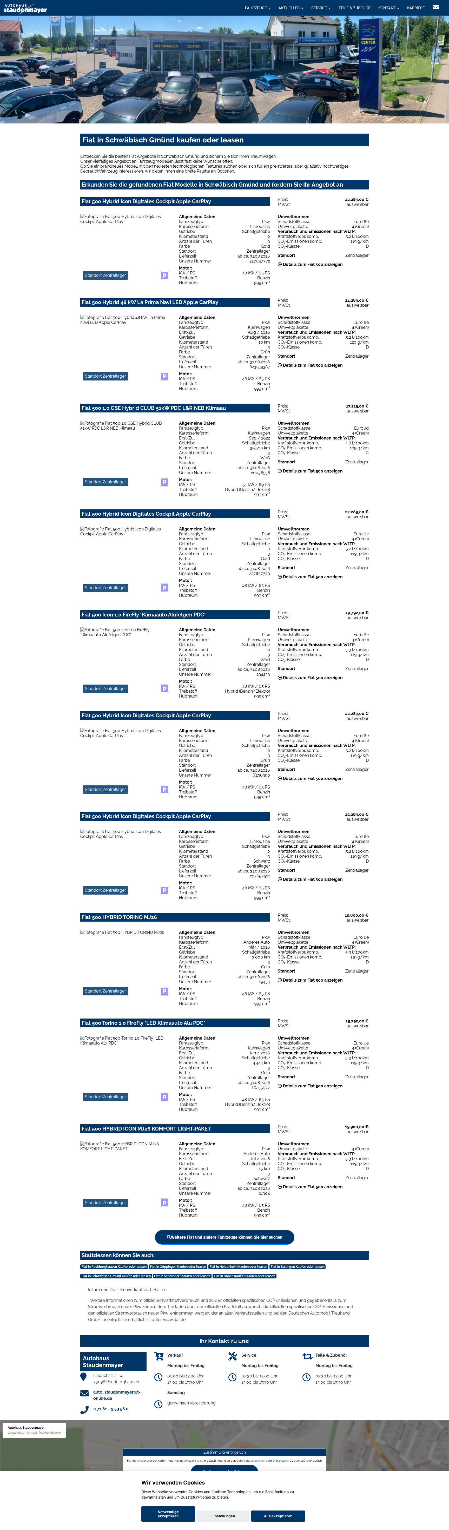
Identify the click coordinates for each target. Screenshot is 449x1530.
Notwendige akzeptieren (168, 1514)
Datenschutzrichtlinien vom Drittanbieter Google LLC (271, 1460)
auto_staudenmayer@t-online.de (117, 1395)
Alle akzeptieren (278, 1516)
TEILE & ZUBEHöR (355, 8)
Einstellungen (223, 1516)
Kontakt (386, 8)
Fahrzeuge (256, 8)
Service (319, 8)
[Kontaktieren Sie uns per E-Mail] (436, 7)
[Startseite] (25, 8)
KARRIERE (416, 8)
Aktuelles (289, 8)
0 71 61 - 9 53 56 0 (111, 1408)
